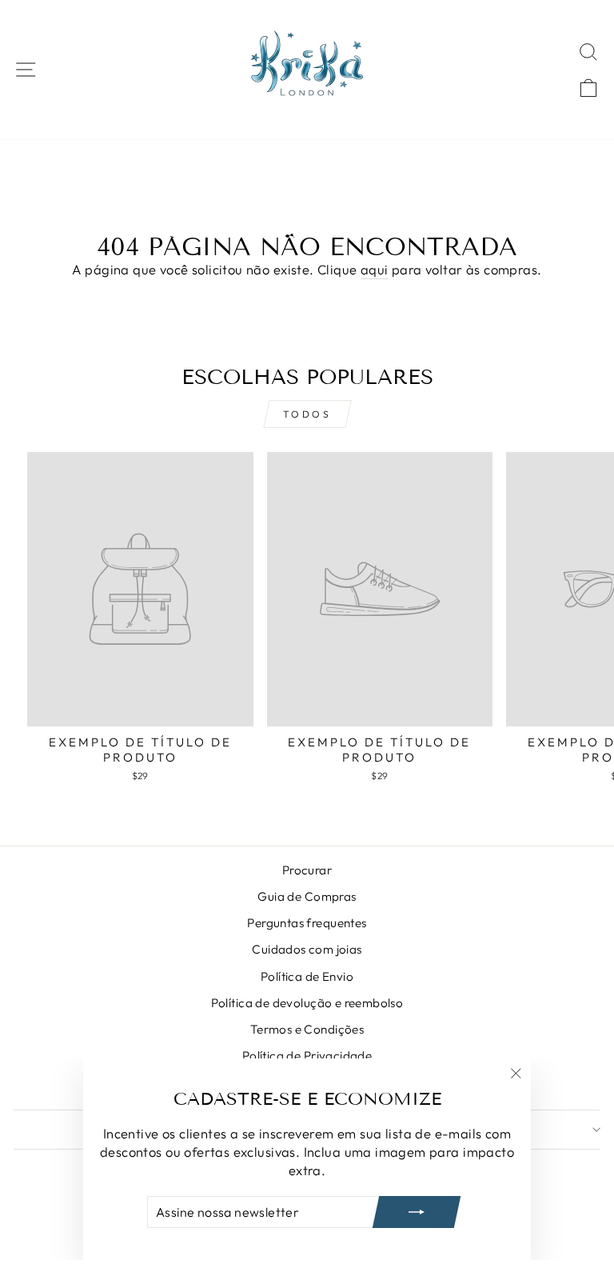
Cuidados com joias (306, 949)
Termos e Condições (307, 1029)
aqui (375, 269)
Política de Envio (307, 976)
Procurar (307, 870)
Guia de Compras (306, 896)
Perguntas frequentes (306, 922)
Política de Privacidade (307, 1055)
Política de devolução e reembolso (307, 1002)
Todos (307, 414)
